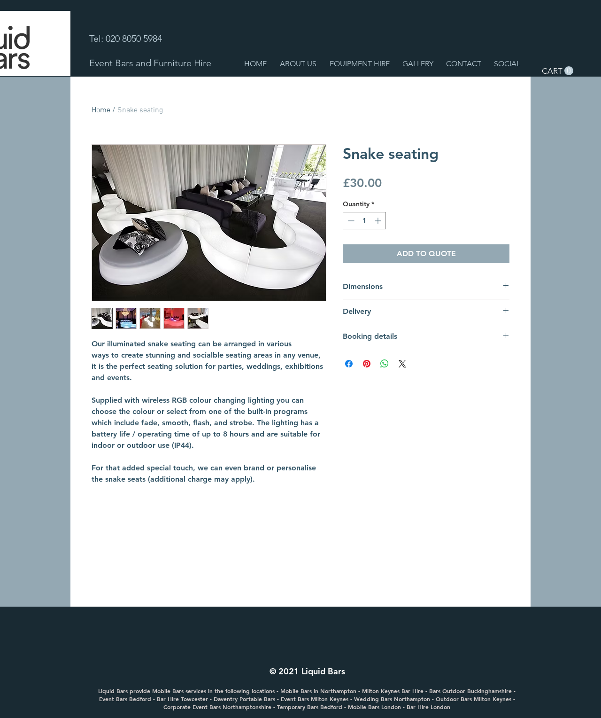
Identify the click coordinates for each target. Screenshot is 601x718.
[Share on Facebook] (348, 363)
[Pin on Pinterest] (366, 363)
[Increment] (379, 220)
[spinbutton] (364, 220)
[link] (557, 71)
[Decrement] (350, 220)
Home (101, 110)
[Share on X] (402, 363)
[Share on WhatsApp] (384, 363)
